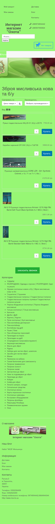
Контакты (35, 17)
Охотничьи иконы (14, 389)
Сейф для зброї (13, 382)
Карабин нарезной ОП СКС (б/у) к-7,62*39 (20, 145)
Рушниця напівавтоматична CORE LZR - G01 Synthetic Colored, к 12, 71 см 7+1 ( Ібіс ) (27, 172)
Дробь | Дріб (12, 315)
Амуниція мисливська (16, 343)
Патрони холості (14, 366)
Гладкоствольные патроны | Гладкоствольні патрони (29, 296)
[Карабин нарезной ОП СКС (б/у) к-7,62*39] (14, 138)
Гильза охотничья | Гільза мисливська (23, 309)
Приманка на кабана (15, 358)
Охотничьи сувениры (16, 395)
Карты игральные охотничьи (19, 392)
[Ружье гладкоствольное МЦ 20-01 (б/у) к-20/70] (14, 116)
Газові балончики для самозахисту (21, 361)
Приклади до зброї (15, 377)
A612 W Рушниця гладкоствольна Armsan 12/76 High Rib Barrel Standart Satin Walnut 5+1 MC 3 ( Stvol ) (27, 242)
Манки (9, 356)
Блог (33, 12)
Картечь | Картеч (14, 317)
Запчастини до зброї (15, 371)
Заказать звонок (27, 270)
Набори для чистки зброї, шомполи (22, 351)
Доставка (35, 6)
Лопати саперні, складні (17, 384)
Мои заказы (9, 12)
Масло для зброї (14, 346)
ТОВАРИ (10, 281)
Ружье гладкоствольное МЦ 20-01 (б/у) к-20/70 (22, 123)
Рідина (10, 348)
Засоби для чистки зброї (17, 353)
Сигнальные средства (16, 387)
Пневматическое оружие (17, 405)
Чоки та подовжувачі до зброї (19, 374)
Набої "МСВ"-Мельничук (12, 449)
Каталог (4, 54)
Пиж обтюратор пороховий (18, 333)
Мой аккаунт (9, 6)
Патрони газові (13, 369)
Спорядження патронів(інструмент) (22, 340)
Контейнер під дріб (15, 327)
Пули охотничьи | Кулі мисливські (21, 320)
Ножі (9, 407)
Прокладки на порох (15, 335)
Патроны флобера (15, 400)
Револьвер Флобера (15, 402)
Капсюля (10, 312)
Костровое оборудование (17, 397)
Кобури (10, 379)
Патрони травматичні (16, 364)
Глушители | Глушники (16, 294)
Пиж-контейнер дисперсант (18, 322)
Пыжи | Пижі (12, 330)
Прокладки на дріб (15, 338)
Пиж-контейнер (13, 325)
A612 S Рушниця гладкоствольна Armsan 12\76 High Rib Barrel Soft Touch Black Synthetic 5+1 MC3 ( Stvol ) (27, 208)
